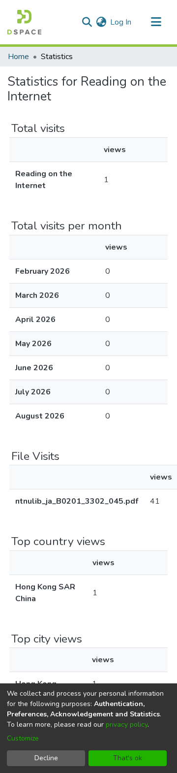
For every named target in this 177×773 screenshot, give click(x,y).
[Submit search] (87, 22)
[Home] (24, 22)
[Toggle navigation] (156, 22)
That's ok (127, 758)
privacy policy (127, 724)
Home (18, 56)
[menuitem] (101, 22)
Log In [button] (121, 22)
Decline (46, 758)
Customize (23, 738)
